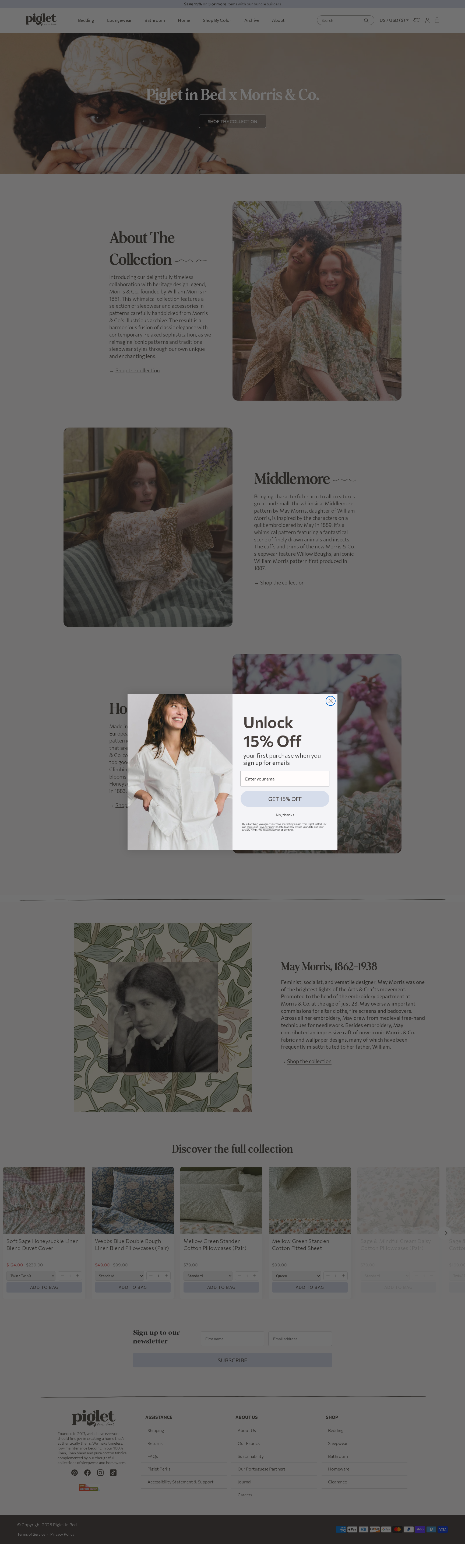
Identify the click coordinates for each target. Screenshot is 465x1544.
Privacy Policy (266, 826)
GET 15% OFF (285, 799)
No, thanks (285, 815)
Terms (250, 826)
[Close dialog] (330, 701)
